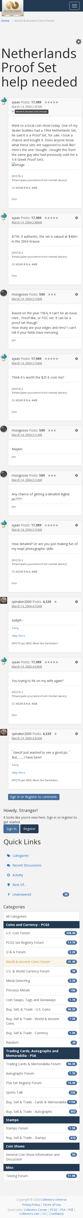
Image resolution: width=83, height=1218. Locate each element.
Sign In (15, 797)
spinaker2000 (22, 601)
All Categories (16, 916)
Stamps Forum (40, 1128)
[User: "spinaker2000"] (3, 600)
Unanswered (40, 894)
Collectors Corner (35, 1210)
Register (31, 797)
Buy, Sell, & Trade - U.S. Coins (40, 1009)
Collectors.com (29, 1213)
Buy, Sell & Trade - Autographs (40, 1111)
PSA (62, 1210)
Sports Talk (40, 1092)
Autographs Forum (40, 1073)
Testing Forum (40, 1176)
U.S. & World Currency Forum (40, 971)
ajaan (16, 102)
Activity (17, 875)
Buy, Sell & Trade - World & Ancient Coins (40, 1021)
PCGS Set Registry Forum (40, 942)
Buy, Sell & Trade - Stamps (40, 1137)
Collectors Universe (54, 1199)
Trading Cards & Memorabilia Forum (40, 1064)
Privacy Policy (31, 1204)
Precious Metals (40, 990)
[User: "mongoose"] (3, 293)
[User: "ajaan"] (3, 101)
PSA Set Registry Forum (40, 1083)
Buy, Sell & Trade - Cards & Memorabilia (40, 1102)
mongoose (20, 294)
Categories (20, 855)
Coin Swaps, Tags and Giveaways (40, 1000)
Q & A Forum (40, 952)
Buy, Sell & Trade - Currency (40, 1033)
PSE (70, 1210)
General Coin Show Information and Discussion (40, 1156)
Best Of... (19, 884)
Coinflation (56, 1213)
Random (40, 1042)
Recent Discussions (27, 865)
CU (44, 1213)
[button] (78, 41)
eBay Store (18, 635)
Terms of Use (52, 1204)
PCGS (53, 1210)
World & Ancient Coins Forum (31, 111)
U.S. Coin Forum (40, 933)
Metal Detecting (40, 980)
